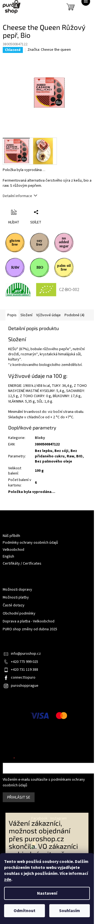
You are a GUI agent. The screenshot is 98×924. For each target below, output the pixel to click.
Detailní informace (17, 196)
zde (7, 879)
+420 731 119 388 (24, 669)
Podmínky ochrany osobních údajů (30, 542)
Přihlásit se (18, 797)
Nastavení (47, 893)
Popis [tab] (12, 315)
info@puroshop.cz (26, 653)
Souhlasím (69, 911)
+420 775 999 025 (24, 661)
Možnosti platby (16, 597)
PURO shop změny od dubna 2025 (30, 629)
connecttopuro (23, 677)
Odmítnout (24, 911)
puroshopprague (24, 685)
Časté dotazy (13, 605)
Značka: (49, 49)
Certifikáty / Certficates (22, 563)
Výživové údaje (48, 315)
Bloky (40, 438)
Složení (26, 315)
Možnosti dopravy (17, 589)
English (8, 556)
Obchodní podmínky (19, 613)
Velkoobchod (13, 549)
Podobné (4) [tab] (74, 315)
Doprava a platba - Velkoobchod (28, 621)
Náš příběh (11, 536)
